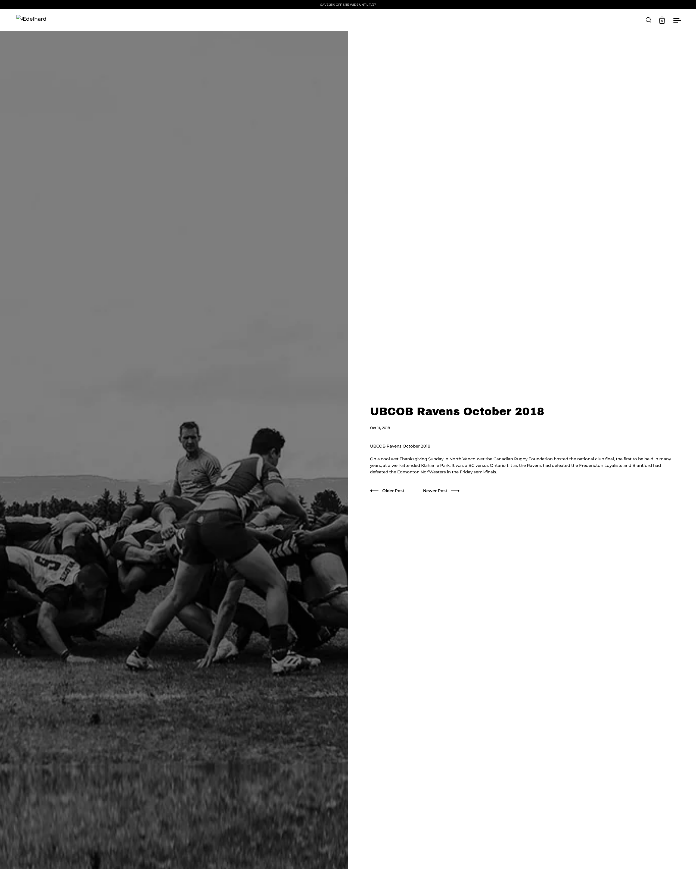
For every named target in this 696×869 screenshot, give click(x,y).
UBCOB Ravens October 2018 (400, 446)
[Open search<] (648, 20)
